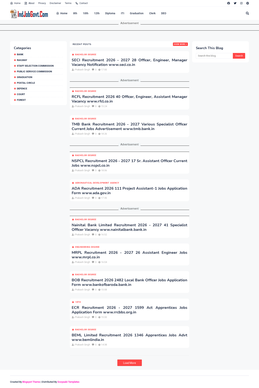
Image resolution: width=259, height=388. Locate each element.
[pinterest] (247, 3)
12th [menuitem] (97, 13)
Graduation (24, 77)
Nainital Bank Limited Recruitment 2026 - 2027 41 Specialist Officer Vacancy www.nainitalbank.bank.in (129, 227)
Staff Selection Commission (35, 65)
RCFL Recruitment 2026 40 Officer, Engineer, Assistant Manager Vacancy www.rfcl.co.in (129, 99)
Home (17, 3)
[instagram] (241, 3)
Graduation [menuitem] (137, 13)
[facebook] (228, 3)
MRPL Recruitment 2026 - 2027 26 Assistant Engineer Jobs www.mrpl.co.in (129, 254)
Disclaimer (55, 3)
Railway (22, 60)
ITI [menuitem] (122, 13)
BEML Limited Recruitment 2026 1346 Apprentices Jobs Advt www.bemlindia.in (129, 337)
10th (78, 302)
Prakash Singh (82, 69)
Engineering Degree (87, 247)
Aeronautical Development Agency (97, 183)
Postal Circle (26, 82)
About (31, 3)
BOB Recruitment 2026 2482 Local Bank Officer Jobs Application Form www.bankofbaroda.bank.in (129, 282)
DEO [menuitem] (163, 13)
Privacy (42, 3)
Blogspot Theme (31, 381)
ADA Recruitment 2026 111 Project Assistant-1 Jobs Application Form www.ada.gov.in (129, 190)
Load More (129, 362)
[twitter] (235, 3)
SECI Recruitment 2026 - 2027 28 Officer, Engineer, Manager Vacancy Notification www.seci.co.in (129, 62)
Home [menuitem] (63, 13)
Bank (20, 54)
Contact (83, 3)
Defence (22, 88)
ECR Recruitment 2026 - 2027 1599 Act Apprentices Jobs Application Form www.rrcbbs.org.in (129, 310)
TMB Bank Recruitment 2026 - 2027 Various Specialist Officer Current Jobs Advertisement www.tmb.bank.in (129, 126)
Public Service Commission (34, 71)
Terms (68, 3)
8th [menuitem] (75, 13)
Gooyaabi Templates (68, 381)
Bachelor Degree (85, 54)
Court (21, 94)
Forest (21, 100)
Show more (179, 44)
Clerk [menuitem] (152, 13)
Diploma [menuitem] (110, 13)
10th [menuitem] (85, 13)
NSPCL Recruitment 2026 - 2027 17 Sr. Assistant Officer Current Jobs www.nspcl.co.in (129, 163)
